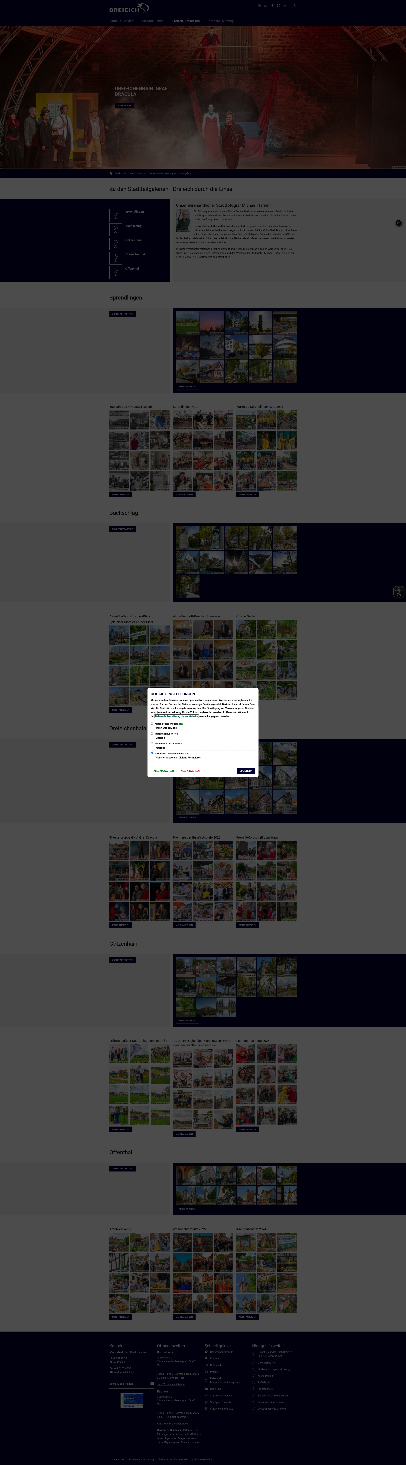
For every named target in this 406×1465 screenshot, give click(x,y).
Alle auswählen (164, 771)
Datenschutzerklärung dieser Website (176, 716)
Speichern (246, 771)
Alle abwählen (190, 771)
